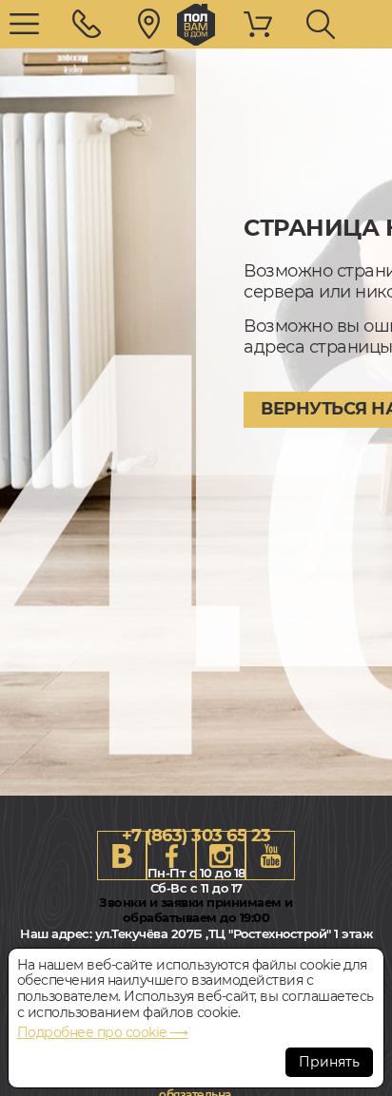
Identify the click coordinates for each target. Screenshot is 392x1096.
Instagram (220, 855)
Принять (329, 1061)
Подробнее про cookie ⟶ (102, 1032)
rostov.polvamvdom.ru (196, 25)
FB (171, 855)
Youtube (270, 855)
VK (122, 855)
